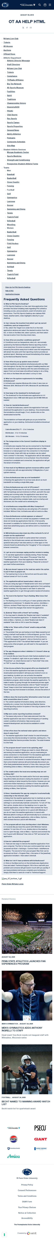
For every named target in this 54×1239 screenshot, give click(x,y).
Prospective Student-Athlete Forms (22, 164)
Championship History (16, 103)
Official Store (9, 54)
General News (13, 130)
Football (6, 1097)
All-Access (8, 46)
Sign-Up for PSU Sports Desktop (17, 287)
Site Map (11, 146)
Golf (9, 194)
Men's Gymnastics (10, 1024)
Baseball (11, 174)
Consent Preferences (27, 1190)
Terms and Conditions (27, 1196)
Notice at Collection (27, 1213)
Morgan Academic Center (18, 152)
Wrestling (11, 225)
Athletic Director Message (18, 61)
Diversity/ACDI (13, 107)
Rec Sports (12, 119)
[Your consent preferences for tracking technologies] (4, 1234)
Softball (10, 267)
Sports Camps (13, 123)
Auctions (7, 50)
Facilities (11, 92)
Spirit (9, 96)
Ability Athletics (14, 134)
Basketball (11, 178)
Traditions (11, 99)
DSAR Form (27, 1202)
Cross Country (13, 182)
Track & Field (12, 217)
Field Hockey (12, 244)
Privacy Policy (27, 1185)
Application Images (12, 294)
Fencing (10, 186)
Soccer (10, 205)
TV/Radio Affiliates (15, 80)
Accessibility (27, 1218)
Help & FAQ (9, 291)
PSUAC (10, 111)
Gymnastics (12, 198)
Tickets (7, 42)
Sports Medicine (14, 156)
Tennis (10, 213)
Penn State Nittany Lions (12, 884)
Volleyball (11, 221)
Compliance (12, 76)
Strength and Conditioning (18, 160)
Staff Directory (13, 64)
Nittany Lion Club (11, 39)
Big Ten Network (14, 84)
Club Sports (12, 115)
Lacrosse (11, 201)
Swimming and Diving (16, 209)
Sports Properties (15, 126)
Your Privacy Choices (27, 1207)
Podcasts (11, 138)
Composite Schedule (16, 142)
